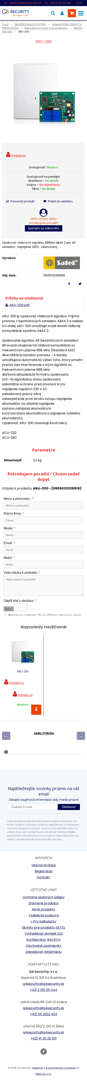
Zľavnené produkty (43, 903)
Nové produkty (43, 909)
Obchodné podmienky (43, 945)
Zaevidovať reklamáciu (43, 951)
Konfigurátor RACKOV (43, 939)
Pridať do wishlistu (60, 201)
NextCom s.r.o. (43, 1074)
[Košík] (72, 13)
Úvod (5, 24)
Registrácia (43, 871)
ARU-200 (23, 671)
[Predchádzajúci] (6, 736)
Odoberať (69, 807)
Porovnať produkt (22, 201)
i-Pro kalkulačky (43, 921)
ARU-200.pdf (19, 305)
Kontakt (43, 877)
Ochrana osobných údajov (44, 897)
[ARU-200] (43, 94)
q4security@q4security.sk (25, 3)
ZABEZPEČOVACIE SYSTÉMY (30, 24)
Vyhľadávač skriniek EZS (43, 933)
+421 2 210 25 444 (60, 3)
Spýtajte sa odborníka (43, 228)
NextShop (37, 1067)
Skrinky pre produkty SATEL (43, 927)
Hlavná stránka (44, 865)
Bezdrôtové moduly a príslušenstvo (46, 28)
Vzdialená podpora (44, 915)
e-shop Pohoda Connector (61, 1067)
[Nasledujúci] (81, 736)
